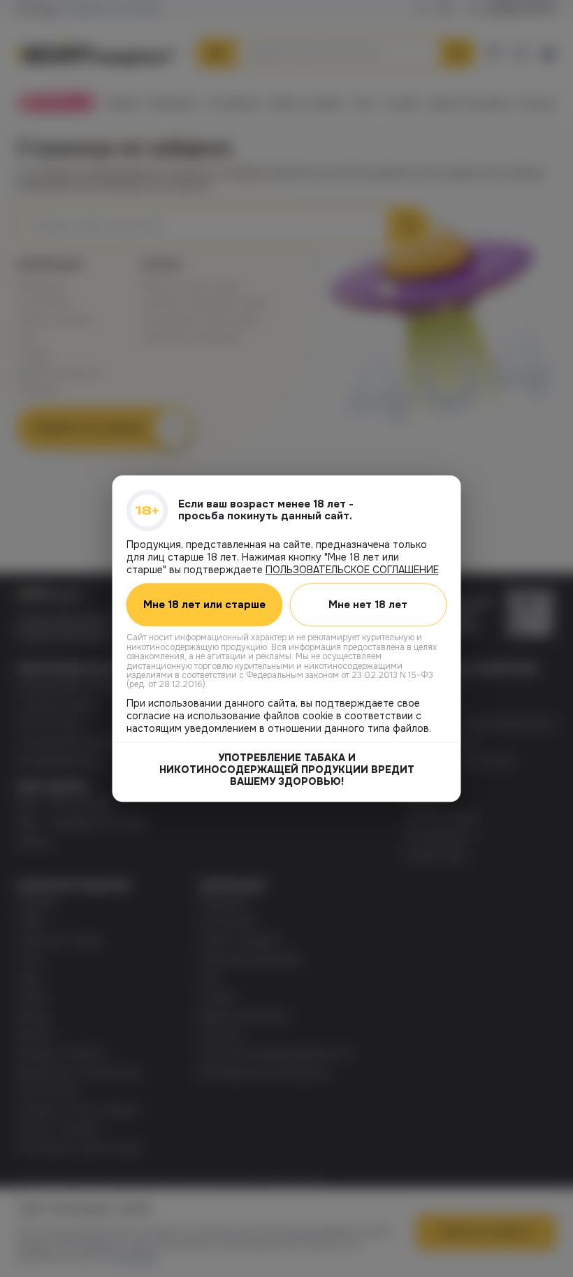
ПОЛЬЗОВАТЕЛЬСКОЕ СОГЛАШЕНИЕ (352, 569)
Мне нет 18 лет (367, 605)
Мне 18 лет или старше (204, 605)
